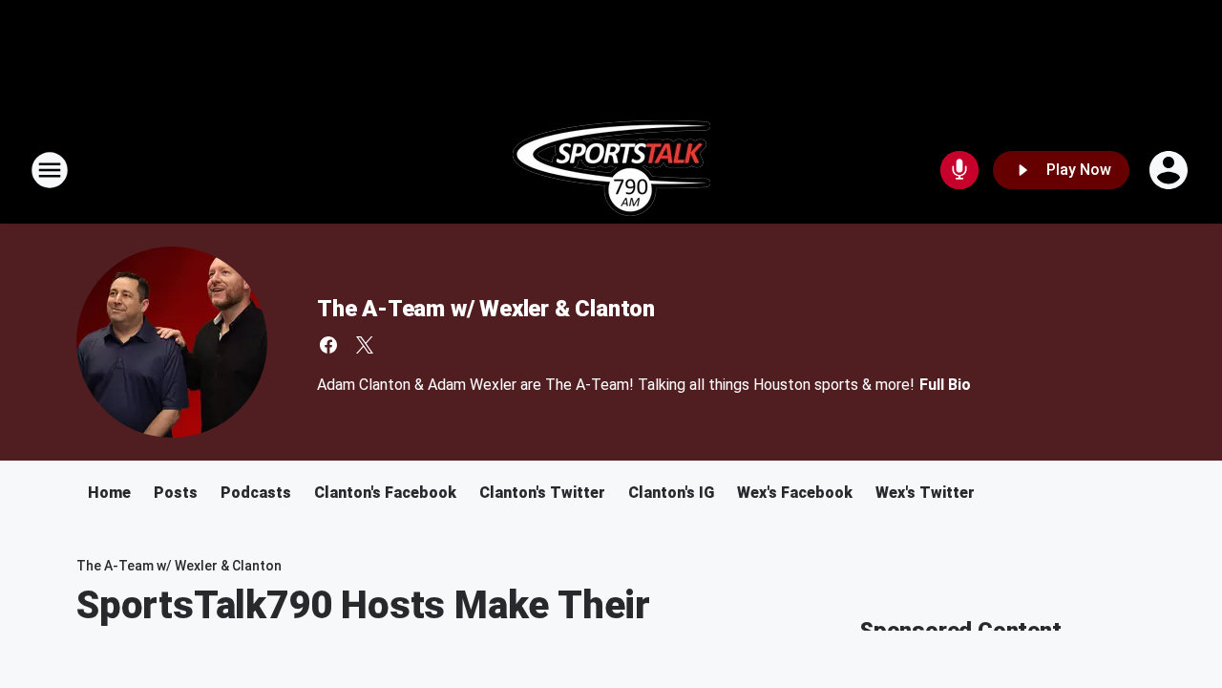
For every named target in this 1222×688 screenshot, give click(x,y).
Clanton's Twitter (542, 493)
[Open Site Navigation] (50, 170)
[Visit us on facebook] (328, 344)
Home (109, 493)
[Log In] (1170, 170)
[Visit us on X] (364, 344)
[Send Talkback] (959, 170)
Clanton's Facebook (385, 493)
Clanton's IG (671, 493)
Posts (176, 493)
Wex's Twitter (925, 493)
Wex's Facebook (795, 493)
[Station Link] (611, 170)
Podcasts (256, 493)
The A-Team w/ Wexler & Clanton (486, 308)
